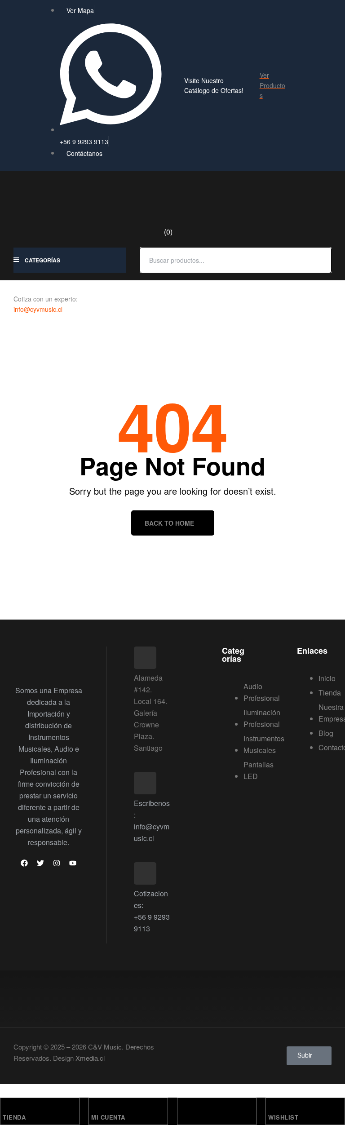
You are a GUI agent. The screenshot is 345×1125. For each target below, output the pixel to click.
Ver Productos (272, 85)
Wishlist (283, 1117)
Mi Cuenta (108, 1117)
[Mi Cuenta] (95, 1107)
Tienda (14, 1117)
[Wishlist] (272, 1107)
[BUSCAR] (319, 260)
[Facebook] (24, 863)
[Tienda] (7, 1107)
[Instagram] (56, 863)
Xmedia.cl (90, 1058)
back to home (169, 522)
